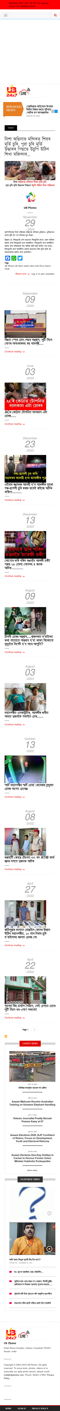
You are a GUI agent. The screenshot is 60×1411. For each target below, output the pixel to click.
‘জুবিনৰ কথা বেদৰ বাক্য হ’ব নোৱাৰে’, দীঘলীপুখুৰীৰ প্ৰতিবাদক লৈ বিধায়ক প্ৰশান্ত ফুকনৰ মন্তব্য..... (33, 1282)
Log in (34, 274)
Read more (22, 273)
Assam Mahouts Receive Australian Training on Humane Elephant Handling (32, 1103)
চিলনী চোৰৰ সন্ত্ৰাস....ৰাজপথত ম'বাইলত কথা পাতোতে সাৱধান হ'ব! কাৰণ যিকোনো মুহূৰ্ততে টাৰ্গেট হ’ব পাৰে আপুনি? (29, 640)
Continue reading (13, 351)
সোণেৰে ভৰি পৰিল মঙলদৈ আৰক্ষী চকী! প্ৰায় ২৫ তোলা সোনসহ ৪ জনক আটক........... (27, 564)
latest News (32, 1055)
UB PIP (33, 3)
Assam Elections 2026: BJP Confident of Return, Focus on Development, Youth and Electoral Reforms (32, 1138)
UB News (19, 266)
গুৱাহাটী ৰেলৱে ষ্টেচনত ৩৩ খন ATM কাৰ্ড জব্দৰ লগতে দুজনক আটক (29, 858)
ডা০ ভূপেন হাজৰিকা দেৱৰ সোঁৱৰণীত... (28, 1271)
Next (56, 111)
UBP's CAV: (24, 3)
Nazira (48, 266)
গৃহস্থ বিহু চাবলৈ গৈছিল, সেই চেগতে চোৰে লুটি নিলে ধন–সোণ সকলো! (30, 1007)
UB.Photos (13, 3)
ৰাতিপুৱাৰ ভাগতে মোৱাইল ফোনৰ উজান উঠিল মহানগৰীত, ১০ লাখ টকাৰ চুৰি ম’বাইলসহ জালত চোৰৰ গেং (27, 933)
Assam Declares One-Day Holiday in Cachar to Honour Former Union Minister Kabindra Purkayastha (32, 1158)
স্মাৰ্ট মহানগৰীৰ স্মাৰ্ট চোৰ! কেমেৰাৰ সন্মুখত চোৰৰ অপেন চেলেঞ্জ (29, 786)
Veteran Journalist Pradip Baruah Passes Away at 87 (32, 1119)
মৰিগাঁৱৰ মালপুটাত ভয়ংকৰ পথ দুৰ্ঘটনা (32, 1087)
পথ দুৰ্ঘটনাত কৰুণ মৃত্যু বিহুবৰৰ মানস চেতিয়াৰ (37, 107)
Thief (7, 269)
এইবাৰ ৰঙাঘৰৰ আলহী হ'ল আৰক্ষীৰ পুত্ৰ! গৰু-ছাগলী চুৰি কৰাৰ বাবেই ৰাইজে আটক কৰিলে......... (29, 488)
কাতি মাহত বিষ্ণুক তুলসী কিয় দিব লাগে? (25, 1259)
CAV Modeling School (25, 6)
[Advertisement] (30, 51)
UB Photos (30, 207)
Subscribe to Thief (6, 1036)
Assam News (29, 266)
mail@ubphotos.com (14, 1375)
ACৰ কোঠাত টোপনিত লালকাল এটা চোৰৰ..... (26, 413)
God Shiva (39, 266)
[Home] (26, 90)
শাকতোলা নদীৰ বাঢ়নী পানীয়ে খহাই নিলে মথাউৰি (32, 1303)
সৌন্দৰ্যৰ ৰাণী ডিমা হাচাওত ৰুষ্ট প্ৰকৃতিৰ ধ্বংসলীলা (33, 1293)
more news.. (32, 1170)
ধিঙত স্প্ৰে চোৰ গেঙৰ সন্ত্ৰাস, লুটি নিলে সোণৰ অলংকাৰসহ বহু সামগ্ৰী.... (28, 341)
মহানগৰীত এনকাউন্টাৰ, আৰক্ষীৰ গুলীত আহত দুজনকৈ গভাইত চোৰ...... (26, 714)
